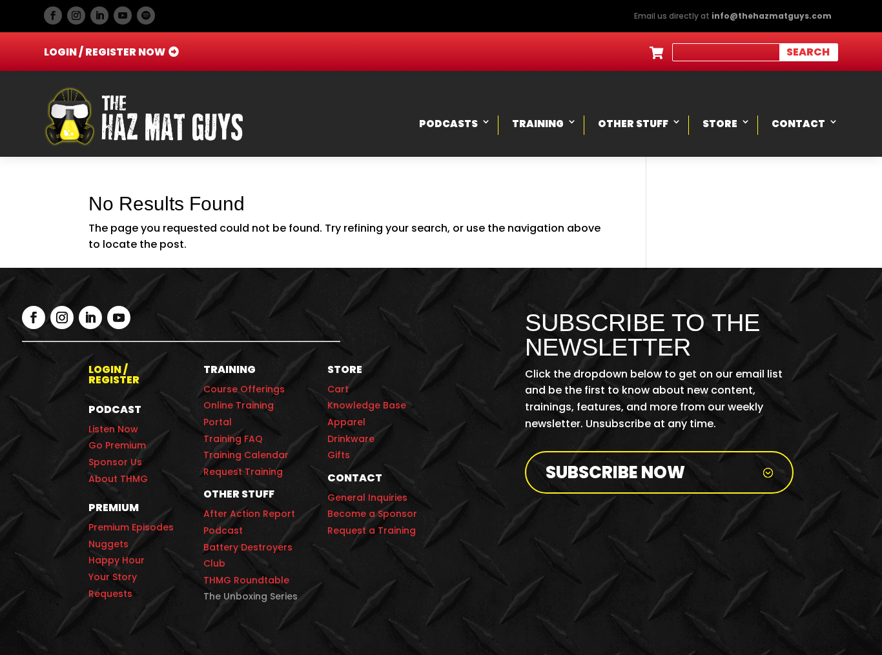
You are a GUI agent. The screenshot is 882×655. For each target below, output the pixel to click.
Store (720, 123)
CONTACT (354, 477)
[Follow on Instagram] (76, 15)
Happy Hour (116, 560)
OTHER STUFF (238, 494)
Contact (798, 123)
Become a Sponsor (372, 513)
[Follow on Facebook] (53, 15)
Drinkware (350, 438)
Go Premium (117, 445)
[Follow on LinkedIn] (99, 15)
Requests (110, 593)
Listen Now (113, 429)
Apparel (346, 422)
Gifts (338, 454)
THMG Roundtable (246, 580)
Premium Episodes (131, 527)
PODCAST (114, 409)
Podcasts (448, 123)
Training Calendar (246, 454)
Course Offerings (244, 389)
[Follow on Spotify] (146, 15)
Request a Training (371, 530)
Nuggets (108, 544)
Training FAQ (233, 438)
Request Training (243, 471)
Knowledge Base (366, 405)
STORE (344, 369)
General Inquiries (367, 497)
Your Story (112, 576)
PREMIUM (113, 507)
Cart (338, 389)
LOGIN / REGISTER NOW (104, 52)
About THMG (118, 478)
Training (538, 123)
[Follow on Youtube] (123, 15)
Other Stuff (633, 123)
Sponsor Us (115, 462)
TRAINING (229, 369)
